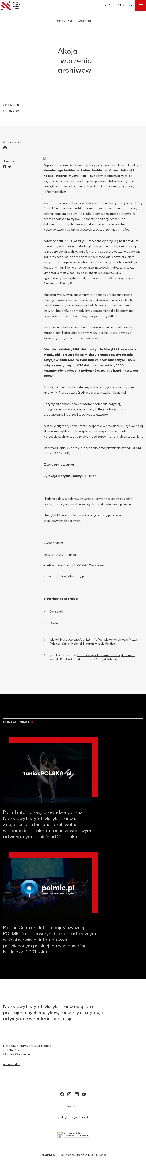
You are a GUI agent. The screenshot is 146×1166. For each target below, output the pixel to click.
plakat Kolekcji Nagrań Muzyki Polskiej (88, 643)
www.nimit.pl (11, 1064)
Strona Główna (63, 21)
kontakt (73, 1106)
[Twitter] (9, 167)
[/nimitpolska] (69, 1094)
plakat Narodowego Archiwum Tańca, (76, 639)
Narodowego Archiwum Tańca (98, 655)
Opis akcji (56, 611)
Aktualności (84, 21)
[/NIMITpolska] (62, 1094)
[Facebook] (4, 167)
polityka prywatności (73, 1117)
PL (110, 5)
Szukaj (127, 5)
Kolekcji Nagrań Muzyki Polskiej (95, 659)
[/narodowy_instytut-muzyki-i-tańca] (77, 1094)
